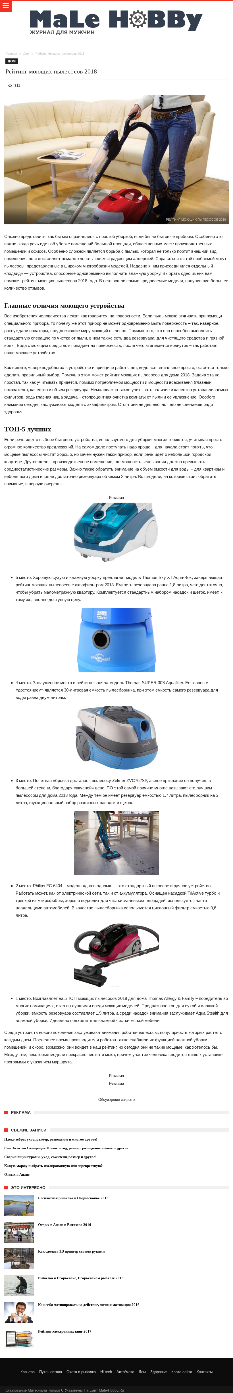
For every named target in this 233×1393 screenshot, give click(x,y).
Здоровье (158, 1372)
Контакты (205, 1372)
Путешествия (50, 1372)
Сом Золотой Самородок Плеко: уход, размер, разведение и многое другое (66, 1148)
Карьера (27, 1372)
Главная (11, 53)
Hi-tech (106, 1372)
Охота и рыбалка (81, 1372)
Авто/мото (125, 1372)
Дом (26, 53)
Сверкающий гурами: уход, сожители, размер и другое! (50, 1157)
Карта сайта (181, 1372)
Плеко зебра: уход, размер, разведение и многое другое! (50, 1139)
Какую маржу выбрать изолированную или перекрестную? (53, 1166)
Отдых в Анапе (17, 1174)
